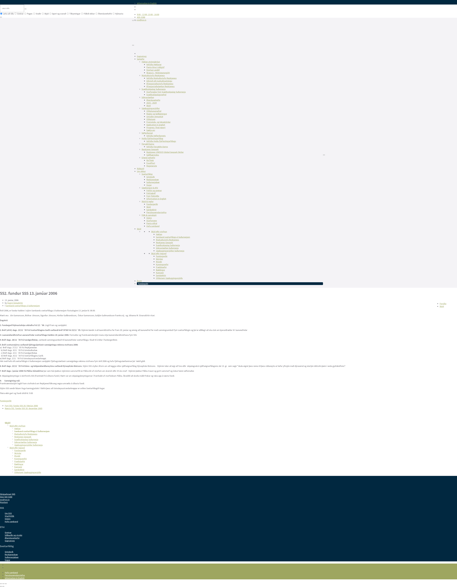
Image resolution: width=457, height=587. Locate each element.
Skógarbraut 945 (7, 494)
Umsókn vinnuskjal (154, 116)
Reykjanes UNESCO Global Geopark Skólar (165, 152)
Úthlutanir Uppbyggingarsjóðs (169, 278)
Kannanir (160, 272)
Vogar (149, 185)
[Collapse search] (1, 17)
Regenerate (151, 165)
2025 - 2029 (151, 102)
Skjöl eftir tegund (158, 253)
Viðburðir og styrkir (13, 535)
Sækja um (150, 130)
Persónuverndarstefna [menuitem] (15, 575)
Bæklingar (160, 270)
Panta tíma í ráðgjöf (155, 67)
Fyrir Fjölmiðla (152, 196)
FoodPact (150, 163)
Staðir (38, 13)
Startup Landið (153, 70)
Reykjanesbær (152, 179)
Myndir (159, 261)
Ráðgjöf (140, 168)
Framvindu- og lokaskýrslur (158, 122)
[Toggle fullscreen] (3, 583)
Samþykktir (151, 209)
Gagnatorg (142, 56)
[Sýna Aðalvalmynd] (133, 45)
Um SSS (8, 513)
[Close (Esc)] (1, 583)
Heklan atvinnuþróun (151, 61)
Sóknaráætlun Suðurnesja (167, 248)
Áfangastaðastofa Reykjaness (159, 83)
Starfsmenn (151, 220)
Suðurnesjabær (153, 182)
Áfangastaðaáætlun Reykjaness (160, 86)
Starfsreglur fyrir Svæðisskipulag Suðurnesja (166, 92)
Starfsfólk (9, 516)
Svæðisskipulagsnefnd (156, 94)
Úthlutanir (150, 119)
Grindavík (150, 176)
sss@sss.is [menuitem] (141, 20)
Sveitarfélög (147, 174)
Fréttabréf (151, 193)
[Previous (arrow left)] (1, 586)
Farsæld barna (148, 144)
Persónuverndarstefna (156, 212)
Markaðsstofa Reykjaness (153, 75)
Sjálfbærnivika (152, 155)
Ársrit (139, 281)
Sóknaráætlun (148, 97)
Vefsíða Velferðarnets (156, 135)
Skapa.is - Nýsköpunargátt (158, 72)
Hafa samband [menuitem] (11, 572)
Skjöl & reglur (148, 201)
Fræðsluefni (161, 267)
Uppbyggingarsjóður (151, 108)
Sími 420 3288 (6, 497)
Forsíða (443, 303)
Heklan (159, 234)
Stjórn (149, 218)
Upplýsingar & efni (150, 187)
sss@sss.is (5, 499)
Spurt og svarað (59, 13)
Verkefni (140, 59)
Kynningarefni (162, 264)
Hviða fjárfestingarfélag (152, 138)
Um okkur (141, 171)
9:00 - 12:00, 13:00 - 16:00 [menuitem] (148, 14)
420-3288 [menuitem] (141, 17)
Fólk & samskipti (149, 215)
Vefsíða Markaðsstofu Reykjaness (161, 78)
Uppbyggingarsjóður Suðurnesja (170, 250)
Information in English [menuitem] (147, 3)
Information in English (156, 198)
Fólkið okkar (89, 13)
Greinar (20, 13)
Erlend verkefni (148, 157)
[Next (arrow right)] (3, 586)
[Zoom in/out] (6, 583)
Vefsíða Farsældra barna (157, 146)
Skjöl (46, 13)
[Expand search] (133, 20)
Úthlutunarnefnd (153, 111)
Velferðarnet (147, 133)
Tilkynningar (75, 13)
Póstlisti (4, 502)
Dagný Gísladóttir (15, 303)
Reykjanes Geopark (150, 149)
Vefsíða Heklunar (153, 64)
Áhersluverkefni (105, 13)
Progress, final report (155, 127)
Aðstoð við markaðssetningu (159, 81)
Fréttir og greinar (154, 190)
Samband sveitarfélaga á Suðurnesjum (173, 237)
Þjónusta (119, 13)
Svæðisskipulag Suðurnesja (154, 89)
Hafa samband (152, 226)
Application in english (155, 124)
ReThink (150, 160)
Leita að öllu (8, 13)
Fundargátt (143, 283)
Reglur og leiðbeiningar (156, 113)
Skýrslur (159, 259)
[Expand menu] (135, 20)
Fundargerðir (152, 204)
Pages (29, 13)
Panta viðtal (151, 223)
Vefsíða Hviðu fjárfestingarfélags (161, 141)
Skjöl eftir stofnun (159, 231)
